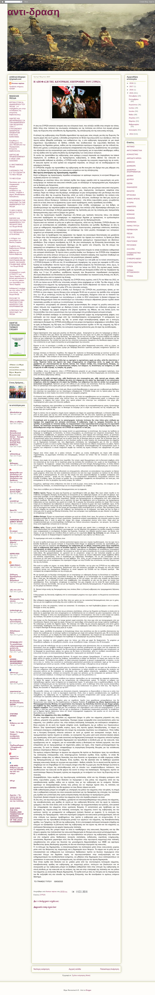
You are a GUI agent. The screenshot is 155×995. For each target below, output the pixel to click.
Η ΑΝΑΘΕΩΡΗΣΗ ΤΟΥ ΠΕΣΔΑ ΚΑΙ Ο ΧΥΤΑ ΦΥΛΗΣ (16, 232)
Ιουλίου (132, 108)
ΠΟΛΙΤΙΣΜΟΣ (132, 241)
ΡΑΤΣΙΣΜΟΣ (131, 245)
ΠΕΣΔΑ (129, 233)
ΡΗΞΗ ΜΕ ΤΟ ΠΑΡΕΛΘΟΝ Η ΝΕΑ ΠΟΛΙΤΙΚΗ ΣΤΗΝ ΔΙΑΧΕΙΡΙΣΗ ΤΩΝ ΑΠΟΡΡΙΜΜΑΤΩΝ (16, 302)
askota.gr (14, 682)
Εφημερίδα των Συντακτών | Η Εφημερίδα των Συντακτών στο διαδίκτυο (16, 476)
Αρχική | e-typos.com (14, 757)
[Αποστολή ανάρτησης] (73, 891)
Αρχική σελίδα (75, 969)
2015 (131, 93)
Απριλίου (132, 118)
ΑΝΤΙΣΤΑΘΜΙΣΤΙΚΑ (134, 150)
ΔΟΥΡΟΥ (130, 179)
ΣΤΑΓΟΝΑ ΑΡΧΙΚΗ (14, 715)
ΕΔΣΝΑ (129, 183)
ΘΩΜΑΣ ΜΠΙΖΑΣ (133, 199)
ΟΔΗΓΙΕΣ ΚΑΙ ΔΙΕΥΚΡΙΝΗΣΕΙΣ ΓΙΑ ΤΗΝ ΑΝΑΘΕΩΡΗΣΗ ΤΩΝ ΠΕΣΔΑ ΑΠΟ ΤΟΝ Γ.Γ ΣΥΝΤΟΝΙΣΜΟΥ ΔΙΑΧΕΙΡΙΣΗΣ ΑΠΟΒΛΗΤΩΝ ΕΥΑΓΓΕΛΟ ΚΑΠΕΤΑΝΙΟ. (17, 127)
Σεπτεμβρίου (134, 99)
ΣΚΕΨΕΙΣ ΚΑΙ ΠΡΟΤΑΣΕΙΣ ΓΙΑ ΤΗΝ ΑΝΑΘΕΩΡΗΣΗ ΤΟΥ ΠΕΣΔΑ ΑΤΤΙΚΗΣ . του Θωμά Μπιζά (17, 222)
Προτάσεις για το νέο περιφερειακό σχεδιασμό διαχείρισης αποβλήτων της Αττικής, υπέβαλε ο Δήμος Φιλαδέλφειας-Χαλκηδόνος (17, 189)
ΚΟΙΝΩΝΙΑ (131, 218)
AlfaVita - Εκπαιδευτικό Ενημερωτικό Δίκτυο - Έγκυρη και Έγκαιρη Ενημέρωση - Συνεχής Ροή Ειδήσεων (16, 438)
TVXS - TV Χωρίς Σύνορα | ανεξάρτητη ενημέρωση (16, 735)
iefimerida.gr (15, 454)
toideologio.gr (16, 610)
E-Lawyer (14, 531)
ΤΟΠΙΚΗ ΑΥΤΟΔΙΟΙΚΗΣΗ (133, 271)
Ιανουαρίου (133, 130)
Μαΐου (131, 115)
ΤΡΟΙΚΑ (130, 276)
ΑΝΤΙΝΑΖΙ (131, 147)
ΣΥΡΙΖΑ (42, 895)
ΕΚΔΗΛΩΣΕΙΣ (132, 187)
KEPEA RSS (14, 554)
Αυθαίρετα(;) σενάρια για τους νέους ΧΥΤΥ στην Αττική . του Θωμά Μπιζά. (17, 291)
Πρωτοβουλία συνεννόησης (15, 621)
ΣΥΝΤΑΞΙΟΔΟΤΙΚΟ (134, 262)
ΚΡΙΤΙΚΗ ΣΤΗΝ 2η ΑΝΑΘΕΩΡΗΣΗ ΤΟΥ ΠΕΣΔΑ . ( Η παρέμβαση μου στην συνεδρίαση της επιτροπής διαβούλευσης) (17, 108)
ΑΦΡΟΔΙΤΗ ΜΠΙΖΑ (134, 158)
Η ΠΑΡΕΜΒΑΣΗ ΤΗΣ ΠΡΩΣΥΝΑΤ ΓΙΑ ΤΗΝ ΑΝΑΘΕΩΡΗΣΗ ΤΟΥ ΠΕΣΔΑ (17, 203)
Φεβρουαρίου (134, 124)
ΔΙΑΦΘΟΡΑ (131, 166)
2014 (131, 134)
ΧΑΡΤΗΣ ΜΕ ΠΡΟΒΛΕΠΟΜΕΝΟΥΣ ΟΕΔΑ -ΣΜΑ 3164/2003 (17, 158)
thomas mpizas (18, 83)
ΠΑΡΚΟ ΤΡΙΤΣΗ (133, 226)
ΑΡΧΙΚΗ (13, 788)
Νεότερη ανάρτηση (42, 969)
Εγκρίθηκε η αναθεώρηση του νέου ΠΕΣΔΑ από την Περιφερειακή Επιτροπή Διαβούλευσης (17, 146)
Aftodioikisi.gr (16, 412)
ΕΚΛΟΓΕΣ (131, 191)
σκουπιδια (131, 249)
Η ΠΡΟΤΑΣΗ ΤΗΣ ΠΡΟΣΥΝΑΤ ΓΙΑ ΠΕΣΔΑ (16, 312)
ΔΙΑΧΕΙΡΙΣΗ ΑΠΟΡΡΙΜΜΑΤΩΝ (133, 171)
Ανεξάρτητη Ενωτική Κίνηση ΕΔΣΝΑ (16, 702)
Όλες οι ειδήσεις (16, 422)
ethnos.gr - (14, 672)
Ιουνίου (132, 111)
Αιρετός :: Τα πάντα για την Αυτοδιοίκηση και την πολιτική (16, 798)
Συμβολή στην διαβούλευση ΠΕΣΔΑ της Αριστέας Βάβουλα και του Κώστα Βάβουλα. (17, 250)
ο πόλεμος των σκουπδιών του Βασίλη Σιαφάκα (15, 240)
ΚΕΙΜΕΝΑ (130, 210)
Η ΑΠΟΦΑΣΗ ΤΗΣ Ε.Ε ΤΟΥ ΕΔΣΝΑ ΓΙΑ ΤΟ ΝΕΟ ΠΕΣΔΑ (17, 172)
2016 (131, 90)
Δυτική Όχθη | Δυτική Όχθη (15, 491)
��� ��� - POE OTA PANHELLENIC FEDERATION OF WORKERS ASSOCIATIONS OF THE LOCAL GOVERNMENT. (17, 815)
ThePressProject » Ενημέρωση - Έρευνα (16, 747)
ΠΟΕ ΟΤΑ (130, 237)
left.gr (12, 781)
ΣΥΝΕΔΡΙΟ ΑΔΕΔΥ (134, 259)
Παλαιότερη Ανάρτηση (109, 969)
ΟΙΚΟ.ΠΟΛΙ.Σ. (15, 565)
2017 (131, 86)
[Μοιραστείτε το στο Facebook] (84, 891)
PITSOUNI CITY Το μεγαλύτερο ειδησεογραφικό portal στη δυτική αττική (16, 646)
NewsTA (13, 510)
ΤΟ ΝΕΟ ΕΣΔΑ (15, 178)
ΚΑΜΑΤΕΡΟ (131, 206)
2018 (131, 83)
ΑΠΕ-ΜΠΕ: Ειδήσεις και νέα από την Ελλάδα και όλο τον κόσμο (16, 769)
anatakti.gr (14, 501)
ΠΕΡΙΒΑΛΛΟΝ (132, 230)
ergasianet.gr (15, 691)
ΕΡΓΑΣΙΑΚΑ (131, 195)
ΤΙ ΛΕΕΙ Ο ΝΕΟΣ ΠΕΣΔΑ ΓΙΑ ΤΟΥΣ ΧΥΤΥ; (16, 212)
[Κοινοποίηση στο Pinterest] (86, 891)
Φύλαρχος (14, 463)
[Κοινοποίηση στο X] (82, 891)
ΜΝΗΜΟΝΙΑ (131, 222)
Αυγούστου (133, 105)
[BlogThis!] (79, 891)
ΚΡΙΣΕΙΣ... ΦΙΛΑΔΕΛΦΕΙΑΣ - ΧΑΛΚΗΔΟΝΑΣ (17, 661)
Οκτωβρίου (133, 96)
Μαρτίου (132, 121)
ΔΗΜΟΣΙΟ (131, 162)
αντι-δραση (33, 11)
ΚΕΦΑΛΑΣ (131, 214)
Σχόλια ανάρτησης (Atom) (81, 975)
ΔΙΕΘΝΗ (130, 176)
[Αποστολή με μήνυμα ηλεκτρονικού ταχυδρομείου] (77, 891)
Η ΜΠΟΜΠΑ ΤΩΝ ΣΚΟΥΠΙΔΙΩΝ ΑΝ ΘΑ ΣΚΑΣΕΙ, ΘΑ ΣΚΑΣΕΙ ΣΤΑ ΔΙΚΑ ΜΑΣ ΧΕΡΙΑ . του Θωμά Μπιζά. (17, 262)
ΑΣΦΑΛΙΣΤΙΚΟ (132, 154)
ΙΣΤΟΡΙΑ (130, 203)
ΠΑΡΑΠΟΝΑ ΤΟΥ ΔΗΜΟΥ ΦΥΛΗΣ (16, 521)
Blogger (88, 990)
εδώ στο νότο (15, 590)
